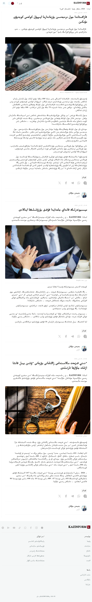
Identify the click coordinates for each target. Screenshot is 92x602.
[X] (59, 183)
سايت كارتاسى (85, 575)
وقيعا (73, 9)
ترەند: (88, 9)
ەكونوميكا (87, 556)
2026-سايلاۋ (81, 9)
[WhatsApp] (79, 183)
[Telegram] (72, 183)
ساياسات (87, 546)
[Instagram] (85, 183)
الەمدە (88, 561)
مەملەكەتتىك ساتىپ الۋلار (35, 561)
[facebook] (31, 528)
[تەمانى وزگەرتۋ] (11, 3)
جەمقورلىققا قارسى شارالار (35, 556)
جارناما (88, 585)
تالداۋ (88, 551)
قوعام (84, 177)
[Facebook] (66, 183)
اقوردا (61, 9)
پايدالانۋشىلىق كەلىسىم (36, 541)
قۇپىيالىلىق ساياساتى (37, 546)
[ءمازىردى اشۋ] (4, 3)
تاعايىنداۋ (68, 9)
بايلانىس (87, 580)
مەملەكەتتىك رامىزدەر (37, 551)
